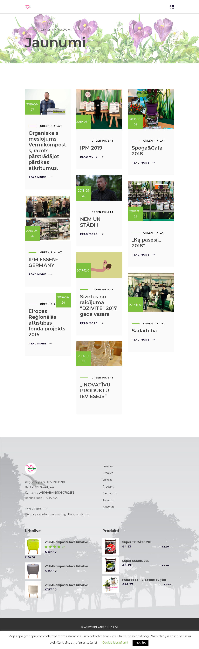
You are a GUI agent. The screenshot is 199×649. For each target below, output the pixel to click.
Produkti (108, 486)
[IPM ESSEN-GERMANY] (48, 218)
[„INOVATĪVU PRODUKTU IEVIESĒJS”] (99, 353)
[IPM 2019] (99, 109)
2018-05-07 (84, 193)
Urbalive (107, 473)
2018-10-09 (135, 121)
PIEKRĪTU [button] (140, 642)
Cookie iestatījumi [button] (115, 642)
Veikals (107, 480)
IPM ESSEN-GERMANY (43, 262)
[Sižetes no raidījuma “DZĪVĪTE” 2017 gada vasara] (99, 265)
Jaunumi (108, 500)
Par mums (109, 493)
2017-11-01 (135, 305)
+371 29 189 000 (36, 509)
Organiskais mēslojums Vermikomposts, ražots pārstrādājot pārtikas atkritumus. (47, 150)
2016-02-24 (63, 300)
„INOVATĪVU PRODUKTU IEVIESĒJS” (95, 390)
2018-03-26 (135, 213)
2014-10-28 (84, 358)
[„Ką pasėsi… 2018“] (151, 201)
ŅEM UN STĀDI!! (90, 222)
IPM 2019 (91, 148)
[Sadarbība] (151, 292)
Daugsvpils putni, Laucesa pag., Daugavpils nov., (58, 514)
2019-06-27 (32, 107)
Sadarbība (144, 331)
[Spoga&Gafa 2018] (151, 109)
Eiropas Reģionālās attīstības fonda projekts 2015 (47, 322)
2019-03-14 (83, 121)
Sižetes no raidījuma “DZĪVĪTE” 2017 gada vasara (98, 305)
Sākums (107, 466)
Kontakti (108, 507)
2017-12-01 (84, 270)
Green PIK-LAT (51, 125)
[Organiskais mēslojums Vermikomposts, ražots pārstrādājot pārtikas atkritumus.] (48, 102)
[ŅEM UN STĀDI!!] (99, 188)
